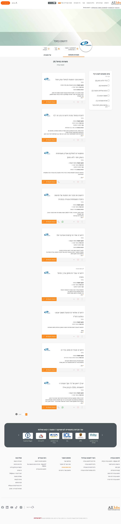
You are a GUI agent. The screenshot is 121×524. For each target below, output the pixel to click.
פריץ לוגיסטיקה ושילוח (94, 442)
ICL (67, 441)
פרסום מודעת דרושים (40, 461)
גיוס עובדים (5, 3)
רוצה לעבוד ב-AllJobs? (15, 473)
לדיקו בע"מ (41, 441)
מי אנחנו (19, 470)
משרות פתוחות (73, 55)
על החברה (47, 55)
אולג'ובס (19, 458)
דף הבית (117, 7)
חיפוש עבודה (115, 458)
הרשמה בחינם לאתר (114, 464)
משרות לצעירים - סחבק (15, 488)
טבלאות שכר (67, 461)
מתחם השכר (66, 458)
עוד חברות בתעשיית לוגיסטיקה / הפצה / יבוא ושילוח (60, 429)
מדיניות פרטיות (18, 464)
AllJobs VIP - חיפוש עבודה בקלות (111, 461)
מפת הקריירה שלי (66, 3)
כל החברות (77, 3)
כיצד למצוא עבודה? (88, 458)
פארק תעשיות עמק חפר (70, 85)
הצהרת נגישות (18, 461)
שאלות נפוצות (18, 476)
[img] (116, 3)
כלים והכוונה (90, 3)
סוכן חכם (117, 467)
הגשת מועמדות (51, 140)
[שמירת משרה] (78, 140)
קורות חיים (99, 3)
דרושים (106, 3)
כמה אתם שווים (66, 467)
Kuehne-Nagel (27, 441)
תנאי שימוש (18, 482)
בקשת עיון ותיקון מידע (16, 467)
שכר (83, 3)
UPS (80, 441)
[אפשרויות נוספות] (74, 140)
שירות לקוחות (18, 479)
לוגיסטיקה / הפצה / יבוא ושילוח (99, 7)
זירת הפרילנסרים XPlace (15, 485)
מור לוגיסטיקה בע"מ (54, 442)
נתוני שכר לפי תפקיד (65, 464)
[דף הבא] (16, 415)
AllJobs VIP (52, 3)
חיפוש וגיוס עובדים (41, 469)
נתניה (74, 121)
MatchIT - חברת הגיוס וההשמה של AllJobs (36, 465)
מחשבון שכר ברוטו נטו (65, 470)
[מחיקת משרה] (82, 140)
